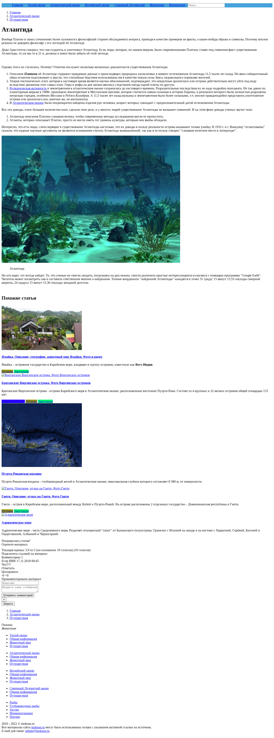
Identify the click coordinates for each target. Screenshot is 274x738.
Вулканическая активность (28, 88)
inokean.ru (38, 727)
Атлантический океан (25, 16)
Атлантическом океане (28, 102)
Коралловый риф (13, 401)
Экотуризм (21, 371)
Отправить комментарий (18, 595)
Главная (15, 12)
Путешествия (19, 19)
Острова (7, 371)
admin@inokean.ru (37, 731)
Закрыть (8, 603)
